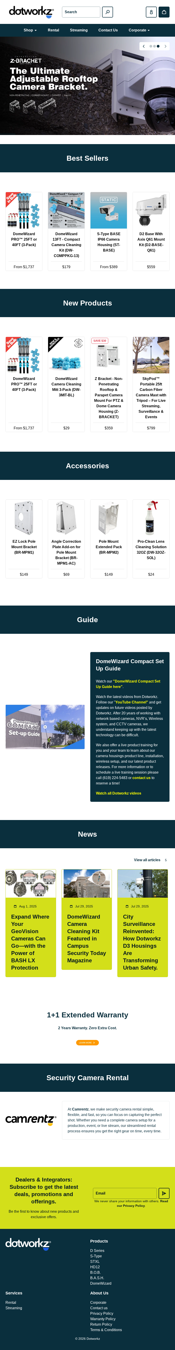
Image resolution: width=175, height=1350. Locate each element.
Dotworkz (93, 1338)
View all (87, 282)
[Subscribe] (164, 1193)
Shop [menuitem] (28, 30)
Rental (10, 1302)
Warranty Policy (103, 1319)
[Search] (107, 12)
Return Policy (101, 1324)
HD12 (95, 1267)
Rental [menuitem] (53, 30)
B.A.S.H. (97, 1278)
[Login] (151, 12)
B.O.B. (95, 1272)
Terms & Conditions (106, 1330)
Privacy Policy (101, 1313)
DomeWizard (100, 1283)
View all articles (147, 860)
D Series (97, 1251)
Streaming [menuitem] (79, 30)
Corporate (98, 1302)
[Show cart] (164, 12)
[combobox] (81, 12)
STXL (95, 1261)
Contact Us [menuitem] (108, 30)
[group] (87, 86)
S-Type (96, 1256)
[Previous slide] (143, 46)
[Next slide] (165, 46)
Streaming (13, 1308)
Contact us (99, 1308)
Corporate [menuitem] (137, 30)
